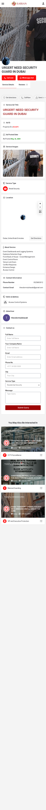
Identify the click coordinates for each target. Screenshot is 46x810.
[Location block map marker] (23, 217)
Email (7, 353)
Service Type (10, 381)
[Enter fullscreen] (40, 211)
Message (9, 390)
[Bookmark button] (41, 455)
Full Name (9, 334)
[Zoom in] (40, 203)
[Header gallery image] (23, 34)
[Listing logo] (6, 61)
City (6, 372)
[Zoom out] (40, 207)
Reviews (23, 85)
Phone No (9, 362)
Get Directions (36, 238)
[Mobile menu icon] (2, 3)
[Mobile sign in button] (43, 3)
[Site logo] (14, 3)
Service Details (8, 85)
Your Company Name (13, 344)
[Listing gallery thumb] (23, 163)
